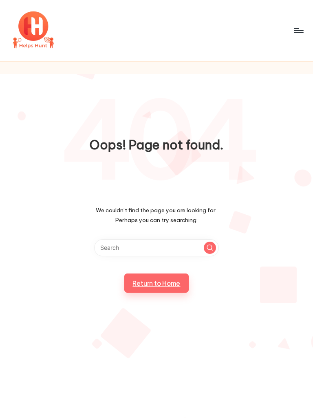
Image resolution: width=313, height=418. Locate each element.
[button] (210, 248)
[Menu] (298, 30)
